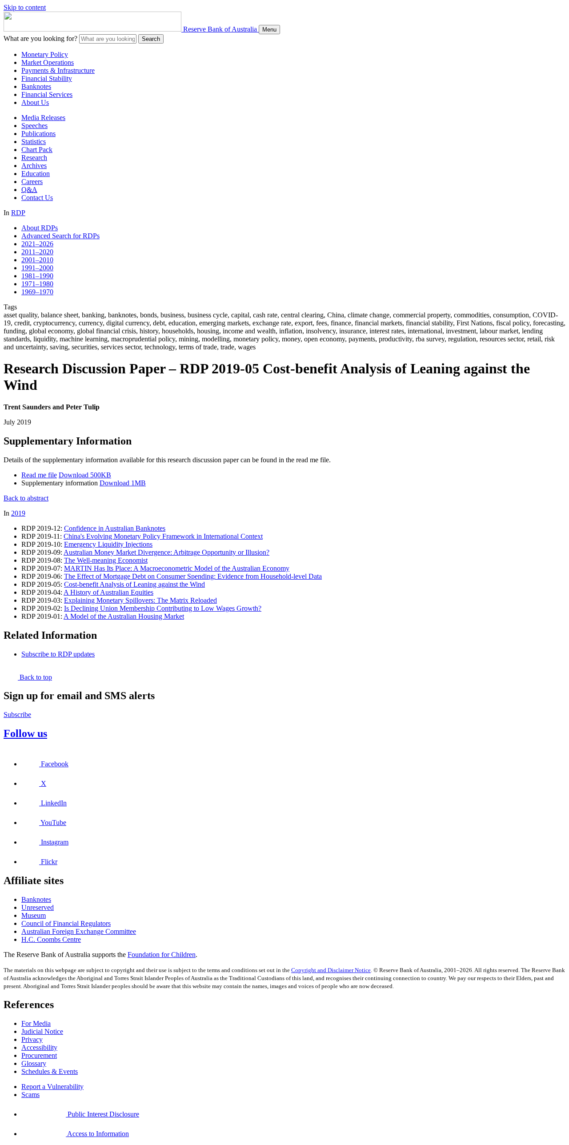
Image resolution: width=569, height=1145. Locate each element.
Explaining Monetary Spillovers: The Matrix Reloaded (140, 600)
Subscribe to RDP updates (58, 654)
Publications (38, 133)
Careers (32, 181)
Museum (33, 915)
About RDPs (39, 228)
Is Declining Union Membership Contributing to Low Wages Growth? (162, 608)
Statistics (33, 141)
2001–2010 (37, 260)
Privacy (32, 1039)
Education (35, 173)
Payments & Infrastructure (58, 70)
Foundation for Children (162, 954)
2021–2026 (37, 244)
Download (85, 475)
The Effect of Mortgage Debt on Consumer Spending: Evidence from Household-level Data (193, 576)
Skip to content (25, 7)
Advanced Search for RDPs (60, 236)
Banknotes (36, 86)
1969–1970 (37, 292)
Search (151, 39)
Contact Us (37, 197)
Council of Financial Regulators (66, 923)
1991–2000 (37, 268)
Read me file (39, 475)
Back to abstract (26, 498)
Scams (30, 1094)
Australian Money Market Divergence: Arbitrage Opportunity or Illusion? (166, 552)
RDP (18, 212)
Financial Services (46, 94)
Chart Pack (36, 149)
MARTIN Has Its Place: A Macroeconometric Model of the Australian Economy (176, 568)
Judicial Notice (42, 1031)
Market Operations (47, 62)
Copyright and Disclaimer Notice (331, 970)
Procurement (39, 1055)
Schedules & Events (49, 1071)
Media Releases (43, 117)
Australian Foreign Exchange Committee (78, 931)
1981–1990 (37, 276)
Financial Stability (46, 78)
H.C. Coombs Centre (51, 939)
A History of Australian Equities (108, 592)
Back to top (35, 677)
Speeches (34, 125)
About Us (35, 102)
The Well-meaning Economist (106, 560)
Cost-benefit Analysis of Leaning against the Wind (134, 584)
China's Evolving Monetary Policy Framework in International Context (163, 536)
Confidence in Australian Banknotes (114, 528)
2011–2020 (37, 252)
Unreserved (37, 907)
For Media (36, 1023)
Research (34, 157)
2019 (18, 513)
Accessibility (39, 1047)
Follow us (25, 733)
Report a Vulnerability (52, 1086)
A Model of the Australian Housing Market (124, 616)
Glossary (33, 1063)
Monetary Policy (44, 54)
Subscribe (17, 714)
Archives (34, 165)
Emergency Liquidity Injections (108, 544)
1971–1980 (37, 284)
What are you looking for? (40, 38)
